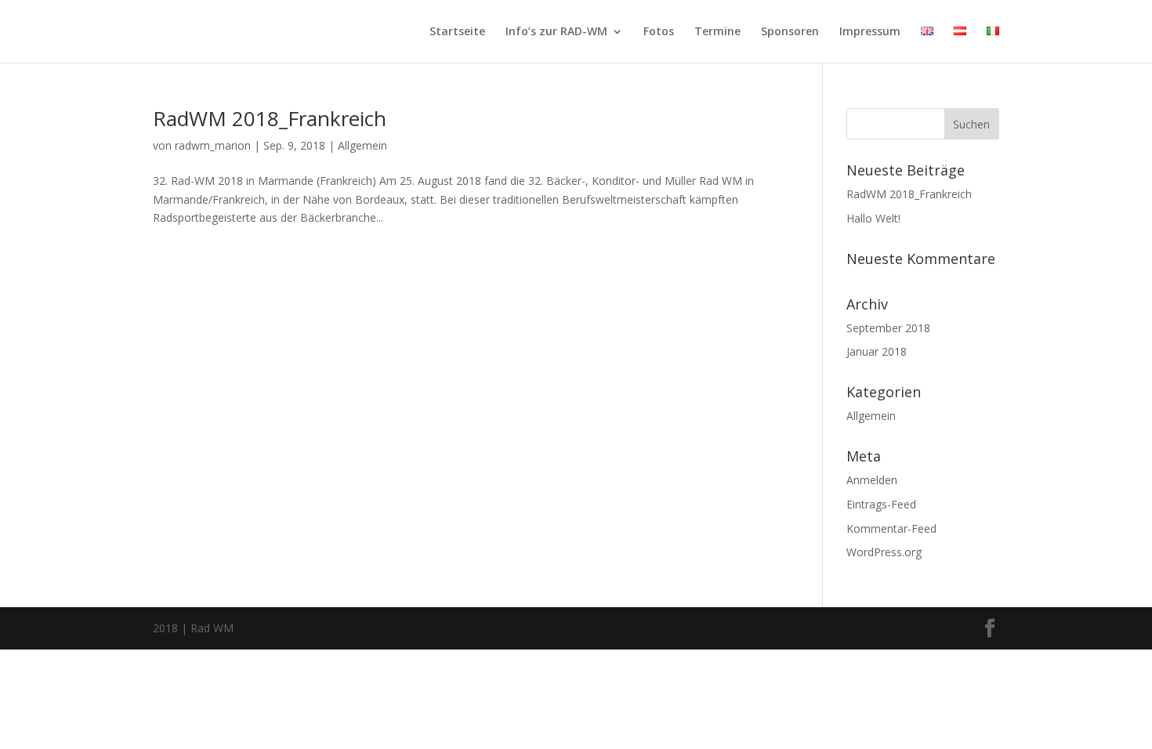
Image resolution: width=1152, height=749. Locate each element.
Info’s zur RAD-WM (556, 32)
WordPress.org (884, 552)
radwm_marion (213, 145)
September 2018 (888, 327)
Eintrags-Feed (881, 504)
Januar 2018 (876, 351)
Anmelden (871, 479)
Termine (717, 32)
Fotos (658, 32)
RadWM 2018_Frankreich (269, 118)
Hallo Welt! (873, 218)
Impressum (869, 32)
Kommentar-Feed (891, 528)
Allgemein (362, 145)
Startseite (457, 32)
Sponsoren (790, 32)
